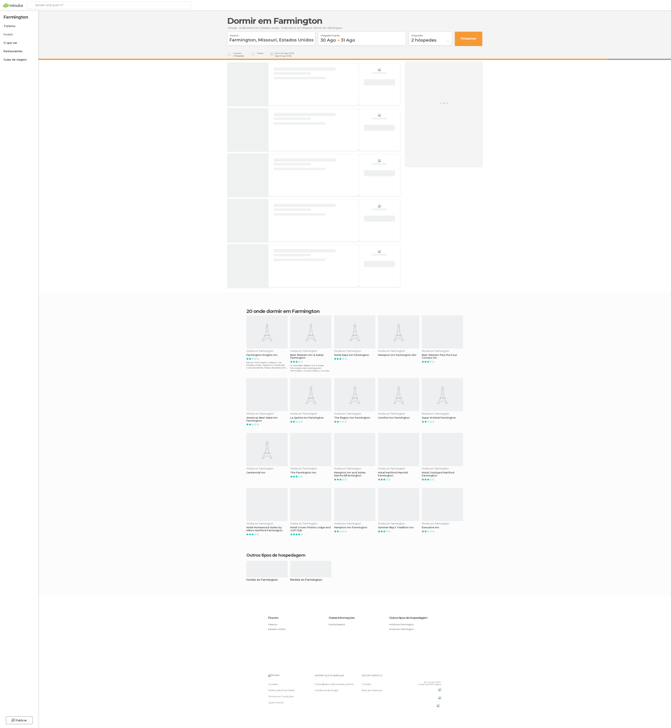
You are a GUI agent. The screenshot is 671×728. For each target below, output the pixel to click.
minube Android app (326, 690)
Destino (234, 34)
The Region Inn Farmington (352, 417)
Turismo (9, 26)
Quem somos (276, 702)
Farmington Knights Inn (261, 355)
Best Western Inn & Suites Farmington (307, 357)
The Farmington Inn (303, 472)
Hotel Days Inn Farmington (351, 355)
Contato (366, 684)
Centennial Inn (255, 472)
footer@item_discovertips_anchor (334, 684)
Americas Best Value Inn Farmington (261, 419)
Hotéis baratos (337, 624)
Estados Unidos (277, 629)
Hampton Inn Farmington (350, 527)
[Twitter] (427, 676)
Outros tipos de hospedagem (408, 618)
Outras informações (342, 618)
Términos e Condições (281, 696)
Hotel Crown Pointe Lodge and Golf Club (310, 529)
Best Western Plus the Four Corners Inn (439, 357)
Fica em (273, 618)
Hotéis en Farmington (262, 579)
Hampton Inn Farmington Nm (397, 355)
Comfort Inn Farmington (394, 417)
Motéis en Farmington (306, 579)
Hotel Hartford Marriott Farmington (393, 474)
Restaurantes (13, 51)
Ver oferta (379, 82)
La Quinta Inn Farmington (307, 417)
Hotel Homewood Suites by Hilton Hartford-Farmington (264, 529)
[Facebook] (421, 676)
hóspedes (417, 34)
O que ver (10, 43)
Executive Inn (430, 527)
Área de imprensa (372, 690)
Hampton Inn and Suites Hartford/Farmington (350, 474)
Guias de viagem (15, 59)
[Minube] (13, 5)
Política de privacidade (281, 690)
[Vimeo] (432, 676)
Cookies (273, 684)
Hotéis (8, 34)
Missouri (272, 624)
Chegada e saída (330, 34)
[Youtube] (438, 676)
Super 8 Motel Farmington (439, 417)
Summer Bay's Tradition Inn (396, 527)
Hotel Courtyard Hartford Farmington (438, 474)
